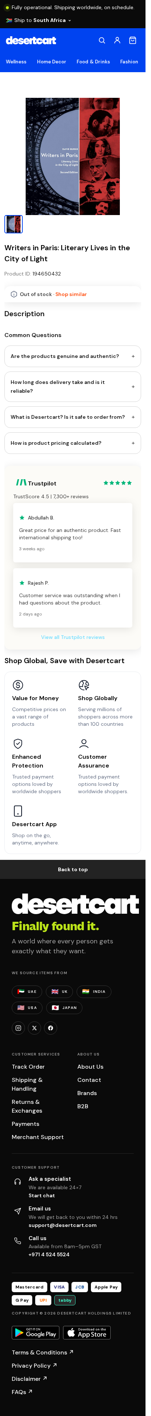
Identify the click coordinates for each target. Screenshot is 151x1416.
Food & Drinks (93, 62)
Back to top (73, 869)
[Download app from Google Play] (35, 1333)
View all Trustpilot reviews (73, 637)
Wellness (16, 62)
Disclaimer (30, 1379)
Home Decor (52, 62)
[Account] (117, 40)
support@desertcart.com (63, 1225)
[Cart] (133, 40)
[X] (34, 1028)
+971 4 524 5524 (49, 1254)
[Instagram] (18, 1028)
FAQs (22, 1392)
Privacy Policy (35, 1365)
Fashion (129, 62)
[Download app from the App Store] (87, 1333)
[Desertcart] (31, 40)
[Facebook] (50, 1028)
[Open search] (102, 40)
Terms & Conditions (43, 1352)
